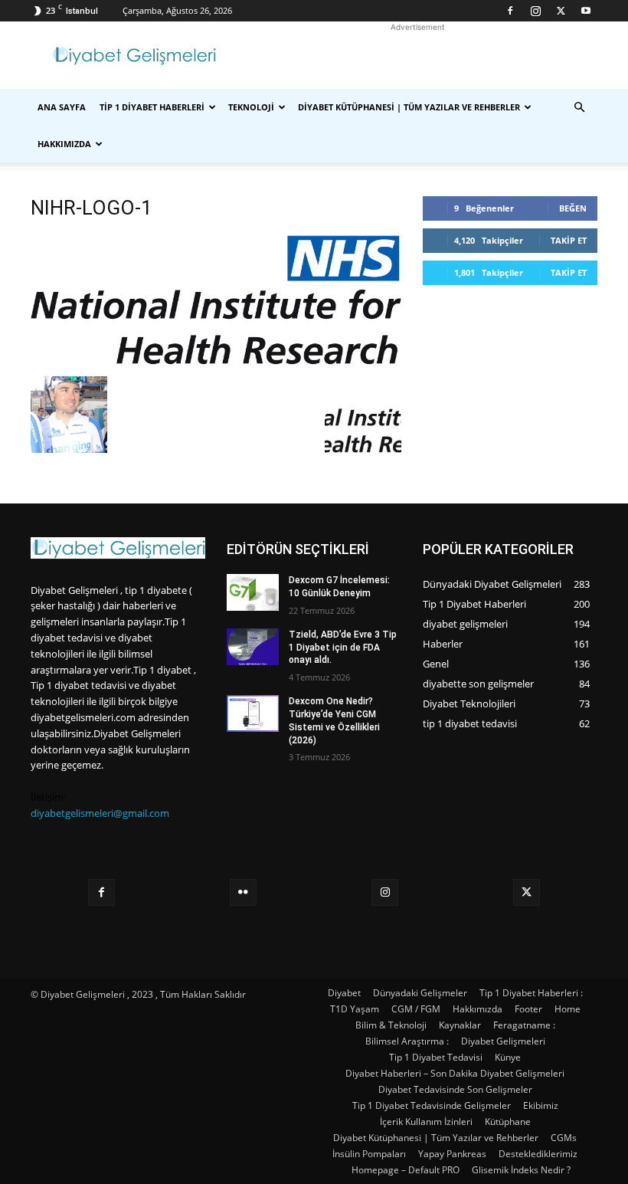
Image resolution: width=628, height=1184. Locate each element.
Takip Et (569, 240)
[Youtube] (585, 10)
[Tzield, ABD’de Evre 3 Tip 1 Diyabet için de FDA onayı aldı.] (253, 646)
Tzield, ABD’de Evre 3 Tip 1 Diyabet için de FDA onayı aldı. (343, 647)
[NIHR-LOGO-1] (216, 360)
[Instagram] (535, 10)
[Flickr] (243, 892)
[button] (579, 107)
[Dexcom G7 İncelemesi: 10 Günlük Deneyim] (253, 592)
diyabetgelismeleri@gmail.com (100, 813)
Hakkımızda (64, 143)
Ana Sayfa (62, 107)
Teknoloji (251, 107)
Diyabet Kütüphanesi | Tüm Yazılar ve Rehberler (409, 107)
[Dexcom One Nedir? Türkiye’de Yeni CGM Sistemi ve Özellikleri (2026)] (253, 713)
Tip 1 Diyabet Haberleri (152, 107)
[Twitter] (560, 10)
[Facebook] (510, 10)
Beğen (573, 208)
